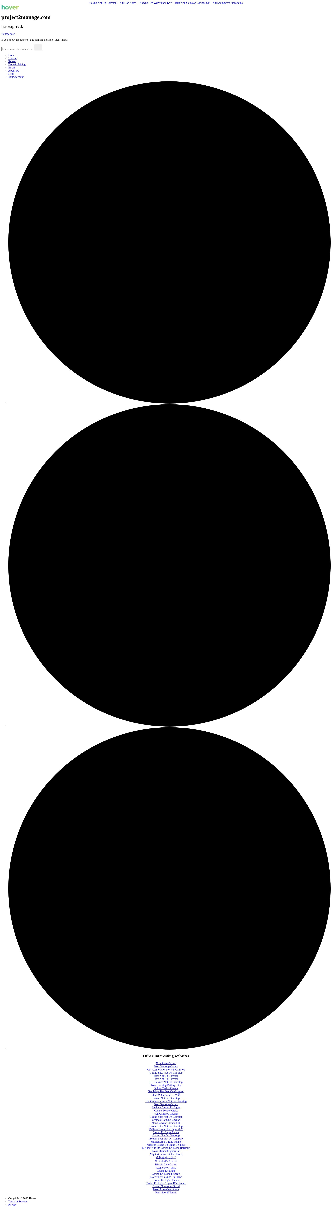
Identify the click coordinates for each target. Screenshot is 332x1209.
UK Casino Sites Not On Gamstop (166, 1069)
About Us (13, 70)
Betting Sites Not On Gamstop (166, 1138)
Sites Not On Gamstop (166, 1075)
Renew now (8, 33)
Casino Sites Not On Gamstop (166, 1072)
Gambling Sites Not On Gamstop (166, 1091)
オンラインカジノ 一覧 (166, 1094)
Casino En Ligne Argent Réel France (166, 1183)
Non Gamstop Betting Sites (166, 1085)
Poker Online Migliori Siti (166, 1151)
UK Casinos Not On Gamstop (166, 1082)
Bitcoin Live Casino (166, 1164)
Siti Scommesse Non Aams (228, 2)
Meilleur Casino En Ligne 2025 (166, 1129)
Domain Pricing (17, 64)
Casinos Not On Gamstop (166, 1119)
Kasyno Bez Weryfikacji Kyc (156, 2)
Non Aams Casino (166, 1063)
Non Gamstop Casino (166, 1066)
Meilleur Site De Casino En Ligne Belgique (166, 1147)
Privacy (12, 1204)
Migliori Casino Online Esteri (166, 1154)
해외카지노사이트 (166, 1161)
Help (11, 73)
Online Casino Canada (166, 1088)
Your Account (16, 76)
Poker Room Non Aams (166, 1189)
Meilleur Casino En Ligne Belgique (166, 1144)
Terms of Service (17, 1201)
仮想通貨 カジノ (166, 1157)
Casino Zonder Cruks (166, 1110)
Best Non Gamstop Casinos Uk (192, 2)
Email (11, 67)
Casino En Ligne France (166, 1132)
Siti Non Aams (128, 2)
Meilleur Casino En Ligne (166, 1107)
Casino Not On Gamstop (103, 2)
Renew (12, 61)
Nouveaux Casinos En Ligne (166, 1176)
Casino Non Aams (166, 1167)
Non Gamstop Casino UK (166, 1123)
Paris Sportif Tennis (166, 1192)
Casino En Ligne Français (166, 1173)
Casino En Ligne (166, 1170)
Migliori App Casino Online (166, 1141)
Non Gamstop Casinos (166, 1113)
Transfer (12, 58)
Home (11, 55)
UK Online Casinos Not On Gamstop (166, 1101)
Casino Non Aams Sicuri (166, 1186)
